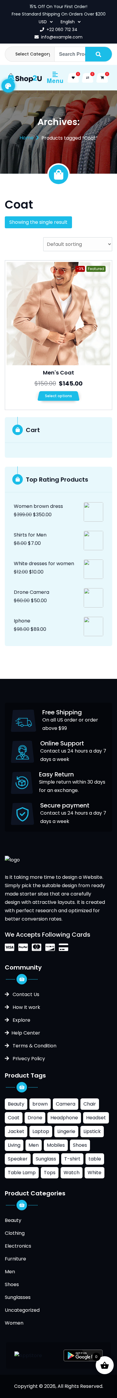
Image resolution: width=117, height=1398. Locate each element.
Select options (58, 395)
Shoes (80, 1145)
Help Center (25, 1032)
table (94, 1158)
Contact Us (25, 994)
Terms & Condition (33, 1045)
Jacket (16, 1131)
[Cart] (102, 78)
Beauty (16, 1103)
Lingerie (66, 1131)
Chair (89, 1103)
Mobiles (56, 1145)
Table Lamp (22, 1172)
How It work (25, 1007)
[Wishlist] (73, 78)
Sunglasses (18, 1297)
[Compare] (88, 78)
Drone (35, 1117)
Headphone (64, 1117)
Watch (72, 1172)
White (94, 1172)
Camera (65, 1103)
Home (27, 138)
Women (14, 1323)
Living (14, 1145)
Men (33, 1145)
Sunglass (46, 1158)
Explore (20, 1020)
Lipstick (92, 1131)
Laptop (40, 1131)
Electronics (18, 1246)
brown (40, 1103)
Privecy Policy (28, 1058)
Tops (50, 1172)
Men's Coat (58, 372)
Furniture (15, 1258)
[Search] (98, 54)
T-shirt (72, 1158)
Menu (55, 80)
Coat (14, 1117)
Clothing (15, 1233)
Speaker (18, 1158)
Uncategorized (22, 1310)
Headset (96, 1117)
